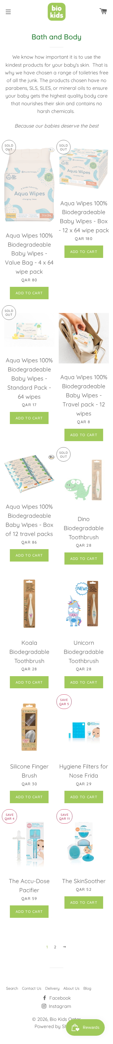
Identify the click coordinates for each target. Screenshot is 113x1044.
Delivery (52, 988)
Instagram (59, 1006)
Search (12, 988)
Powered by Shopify (56, 1026)
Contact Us (31, 988)
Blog (87, 988)
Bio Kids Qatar (65, 1019)
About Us (71, 988)
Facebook (59, 998)
